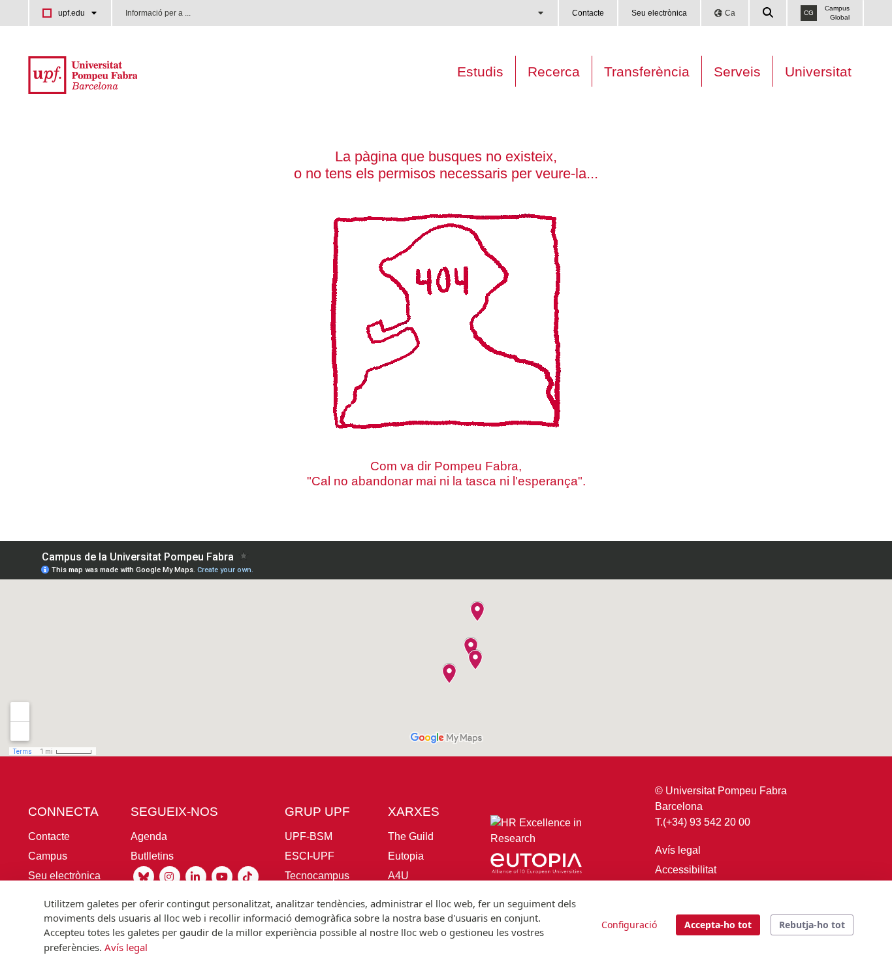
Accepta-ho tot (718, 924)
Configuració (629, 924)
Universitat (818, 71)
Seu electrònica (659, 13)
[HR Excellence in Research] (536, 833)
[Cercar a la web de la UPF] (769, 13)
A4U (398, 875)
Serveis (737, 71)
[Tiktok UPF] (248, 875)
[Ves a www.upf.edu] (82, 74)
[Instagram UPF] (170, 875)
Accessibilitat (685, 869)
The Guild (411, 836)
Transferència (647, 71)
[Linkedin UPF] (196, 875)
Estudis (480, 71)
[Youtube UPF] (222, 875)
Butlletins (152, 856)
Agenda (149, 836)
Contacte (588, 13)
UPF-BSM (308, 836)
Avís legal (678, 850)
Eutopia (406, 856)
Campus (47, 856)
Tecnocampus (317, 875)
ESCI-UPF (309, 856)
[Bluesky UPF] (144, 875)
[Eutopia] (536, 865)
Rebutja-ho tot (812, 924)
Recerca (554, 71)
